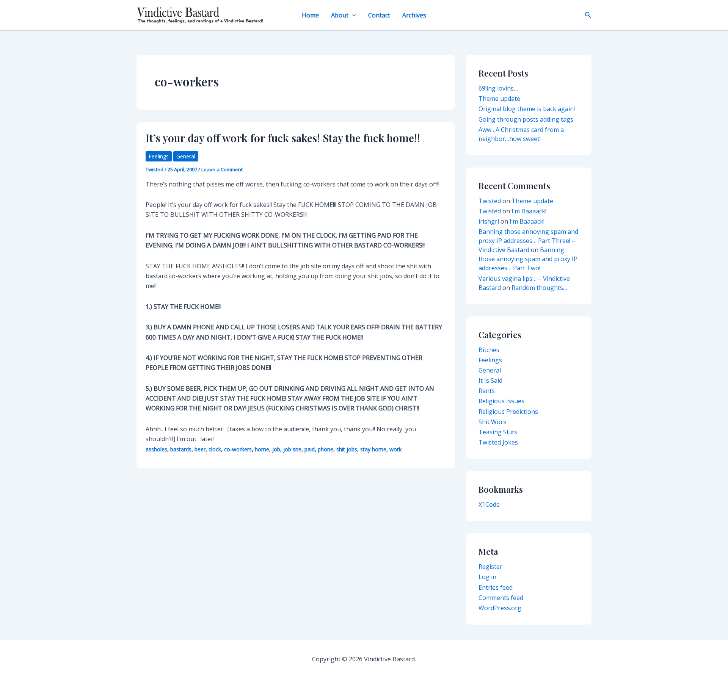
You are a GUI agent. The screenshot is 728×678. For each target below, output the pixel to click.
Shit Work (493, 422)
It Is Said (490, 380)
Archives (414, 15)
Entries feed (496, 587)
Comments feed (501, 597)
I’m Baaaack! (528, 211)
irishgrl (489, 221)
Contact (379, 15)
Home (310, 15)
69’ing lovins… (498, 88)
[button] (352, 15)
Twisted (490, 201)
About (339, 15)
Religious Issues (501, 401)
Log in (487, 577)
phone (325, 449)
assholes (156, 449)
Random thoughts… (539, 287)
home (262, 449)
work (395, 449)
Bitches (489, 350)
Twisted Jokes (498, 442)
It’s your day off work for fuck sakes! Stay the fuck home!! (283, 138)
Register (490, 566)
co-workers (238, 449)
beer (200, 449)
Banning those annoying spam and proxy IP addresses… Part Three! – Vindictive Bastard (528, 240)
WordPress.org (500, 608)
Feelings (159, 156)
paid (309, 449)
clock (215, 449)
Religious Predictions (508, 411)
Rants (487, 391)
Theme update (499, 98)
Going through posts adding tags (526, 119)
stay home (373, 449)
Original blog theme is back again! (527, 109)
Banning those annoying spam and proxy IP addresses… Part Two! (528, 259)
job (276, 449)
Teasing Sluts (498, 432)
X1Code (489, 504)
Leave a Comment (222, 169)
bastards (180, 449)
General (185, 156)
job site (292, 449)
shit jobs (346, 449)
